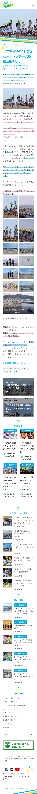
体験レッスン (7, 713)
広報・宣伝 (7, 724)
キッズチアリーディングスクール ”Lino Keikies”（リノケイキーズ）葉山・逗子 (18, 776)
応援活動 (8, 372)
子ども (25, 369)
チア (17, 369)
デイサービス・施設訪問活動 (13, 705)
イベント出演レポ (24, 68)
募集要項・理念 (8, 720)
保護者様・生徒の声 (10, 716)
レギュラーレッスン (10, 709)
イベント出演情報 (9, 702)
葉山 (16, 372)
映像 (4, 727)
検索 (30, 734)
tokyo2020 (8, 369)
